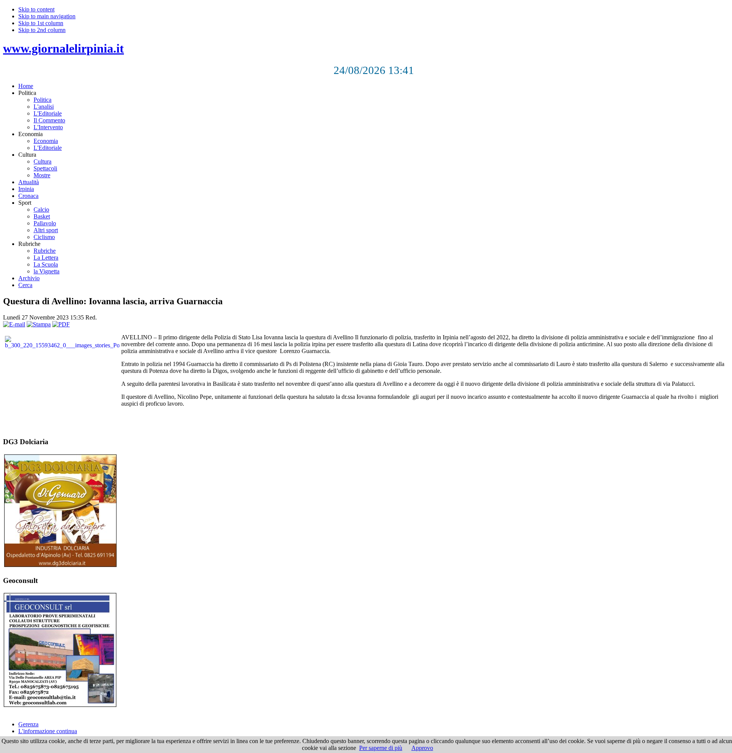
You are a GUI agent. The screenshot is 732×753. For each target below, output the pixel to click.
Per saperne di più (380, 748)
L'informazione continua (47, 731)
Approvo (422, 748)
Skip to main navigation (46, 16)
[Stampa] (39, 324)
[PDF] (61, 324)
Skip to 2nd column (42, 30)
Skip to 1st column (40, 23)
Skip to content (36, 9)
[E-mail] (14, 324)
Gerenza (28, 724)
